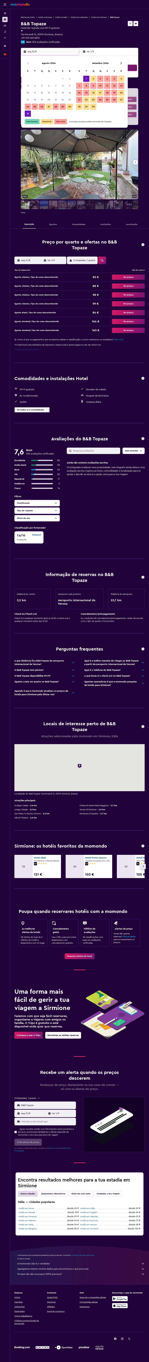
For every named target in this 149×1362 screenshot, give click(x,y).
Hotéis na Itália (61, 17)
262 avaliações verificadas (46, 42)
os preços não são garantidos (82, 1255)
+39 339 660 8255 (30, 38)
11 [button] (35, 93)
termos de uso (52, 1148)
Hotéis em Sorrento (89, 1229)
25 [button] (34, 106)
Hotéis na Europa (45, 17)
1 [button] (62, 79)
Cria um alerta (129, 937)
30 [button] (69, 106)
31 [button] (28, 113)
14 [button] (56, 93)
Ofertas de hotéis (28, 17)
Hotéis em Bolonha (89, 1221)
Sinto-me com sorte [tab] (81, 1194)
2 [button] (69, 79)
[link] (79, 956)
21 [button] (56, 99)
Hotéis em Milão (87, 1208)
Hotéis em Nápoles (89, 1217)
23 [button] (69, 99)
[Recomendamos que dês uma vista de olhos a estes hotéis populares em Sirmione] (143, 846)
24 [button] (27, 106)
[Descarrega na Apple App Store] (120, 1305)
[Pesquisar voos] (5, 13)
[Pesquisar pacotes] (5, 32)
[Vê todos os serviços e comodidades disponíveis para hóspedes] (143, 378)
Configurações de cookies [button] (26, 350)
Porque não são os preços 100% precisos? (39, 1274)
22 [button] (62, 99)
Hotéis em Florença (27, 1217)
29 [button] (62, 106)
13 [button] (49, 93)
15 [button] (63, 93)
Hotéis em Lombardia (79, 17)
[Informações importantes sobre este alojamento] (143, 577)
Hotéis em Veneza (26, 1212)
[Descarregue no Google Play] (120, 1298)
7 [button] (55, 86)
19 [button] (42, 99)
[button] (5, 4)
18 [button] (35, 99)
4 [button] (35, 86)
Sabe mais (118, 340)
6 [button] (48, 86)
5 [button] (41, 86)
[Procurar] (5, 19)
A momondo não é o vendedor (33, 1263)
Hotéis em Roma (26, 1208)
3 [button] (28, 86)
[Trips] (5, 46)
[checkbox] (29, 537)
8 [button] (62, 86)
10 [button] (28, 93)
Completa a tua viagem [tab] (108, 1194)
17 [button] (28, 99)
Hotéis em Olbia (25, 1225)
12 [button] (42, 93)
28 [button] (55, 106)
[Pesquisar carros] (5, 25)
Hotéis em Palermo (27, 1221)
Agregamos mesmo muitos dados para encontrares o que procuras (52, 1269)
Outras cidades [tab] (27, 1194)
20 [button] (48, 99)
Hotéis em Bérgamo (27, 1229)
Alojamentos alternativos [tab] (53, 1194)
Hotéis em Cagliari (88, 1212)
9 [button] (69, 86)
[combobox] (48, 1105)
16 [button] (70, 93)
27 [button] (49, 106)
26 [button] (41, 106)
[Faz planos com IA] (5, 38)
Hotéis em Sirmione (99, 17)
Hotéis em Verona (88, 1225)
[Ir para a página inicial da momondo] (19, 4)
